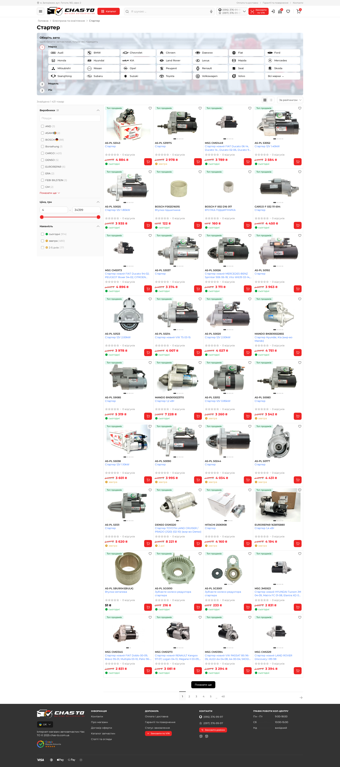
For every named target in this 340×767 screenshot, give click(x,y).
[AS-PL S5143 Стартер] (128, 123)
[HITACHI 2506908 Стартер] (228, 505)
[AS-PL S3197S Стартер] (178, 123)
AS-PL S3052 (262, 143)
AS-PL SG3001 (213, 588)
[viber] (201, 736)
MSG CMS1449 (214, 143)
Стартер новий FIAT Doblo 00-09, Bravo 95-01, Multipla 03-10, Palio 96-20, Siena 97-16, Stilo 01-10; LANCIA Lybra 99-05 (127, 657)
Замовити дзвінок (215, 730)
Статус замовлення (157, 727)
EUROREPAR (55, 166)
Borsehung (54, 146)
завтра (57, 240)
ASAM (52, 133)
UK (45, 724)
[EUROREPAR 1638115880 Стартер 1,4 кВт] (278, 505)
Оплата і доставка (156, 716)
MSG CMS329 (263, 652)
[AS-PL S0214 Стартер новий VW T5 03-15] (178, 314)
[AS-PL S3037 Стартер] (178, 250)
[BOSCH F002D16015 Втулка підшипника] (178, 187)
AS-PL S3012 (212, 397)
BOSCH (54, 139)
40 (223, 696)
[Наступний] (148, 123)
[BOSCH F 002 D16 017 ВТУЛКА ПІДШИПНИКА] (228, 187)
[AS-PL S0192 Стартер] (278, 250)
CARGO (53, 153)
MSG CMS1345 (114, 652)
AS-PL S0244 (213, 461)
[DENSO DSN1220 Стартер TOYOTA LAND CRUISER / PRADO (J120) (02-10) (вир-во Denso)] (178, 505)
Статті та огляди (101, 739)
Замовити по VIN (160, 733)
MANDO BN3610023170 (169, 397)
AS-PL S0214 (162, 333)
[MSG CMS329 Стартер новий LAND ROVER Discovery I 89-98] (278, 632)
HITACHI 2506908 (216, 524)
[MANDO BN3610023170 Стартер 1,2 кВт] (178, 378)
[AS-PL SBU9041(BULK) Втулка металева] (128, 569)
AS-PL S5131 (112, 524)
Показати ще (203, 684)
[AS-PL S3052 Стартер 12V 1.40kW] (278, 123)
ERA (49, 173)
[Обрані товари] (289, 11)
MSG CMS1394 (214, 652)
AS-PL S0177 (262, 461)
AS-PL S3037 (163, 270)
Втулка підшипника (167, 210)
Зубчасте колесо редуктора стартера (173, 593)
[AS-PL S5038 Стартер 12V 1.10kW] (128, 441)
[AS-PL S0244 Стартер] (228, 441)
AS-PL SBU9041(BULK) (119, 588)
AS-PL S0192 (262, 270)
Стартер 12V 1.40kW (267, 146)
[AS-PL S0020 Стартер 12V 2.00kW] (228, 314)
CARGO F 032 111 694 (267, 206)
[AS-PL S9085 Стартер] (128, 378)
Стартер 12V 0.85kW (218, 401)
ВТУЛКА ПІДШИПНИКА (220, 210)
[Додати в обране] (150, 108)
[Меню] (40, 11)
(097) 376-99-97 (213, 723)
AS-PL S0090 (163, 461)
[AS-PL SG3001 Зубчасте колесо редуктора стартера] (228, 569)
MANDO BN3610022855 (269, 333)
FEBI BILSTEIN (56, 180)
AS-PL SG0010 (163, 588)
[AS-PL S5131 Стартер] (128, 505)
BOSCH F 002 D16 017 (218, 206)
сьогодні (58, 234)
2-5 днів (56, 247)
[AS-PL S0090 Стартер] (178, 441)
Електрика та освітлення (69, 20)
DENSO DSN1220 (165, 524)
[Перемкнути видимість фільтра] (98, 110)
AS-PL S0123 (112, 333)
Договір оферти (101, 727)
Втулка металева (116, 591)
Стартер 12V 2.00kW (118, 337)
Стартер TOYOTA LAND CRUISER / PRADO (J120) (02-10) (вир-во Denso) (178, 530)
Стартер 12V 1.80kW (117, 210)
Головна (43, 20)
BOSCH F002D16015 (167, 206)
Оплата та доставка (247, 2)
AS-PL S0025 (113, 206)
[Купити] (148, 161)
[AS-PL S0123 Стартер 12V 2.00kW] (128, 314)
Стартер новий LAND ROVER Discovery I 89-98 (273, 657)
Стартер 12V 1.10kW (117, 464)
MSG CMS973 (113, 270)
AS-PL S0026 (213, 270)
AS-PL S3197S (163, 143)
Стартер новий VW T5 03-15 (173, 337)
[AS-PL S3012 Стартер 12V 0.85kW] (228, 378)
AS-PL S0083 (263, 397)
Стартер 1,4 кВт (264, 528)
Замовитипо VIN (261, 11)
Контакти (298, 2)
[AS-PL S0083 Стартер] (278, 378)
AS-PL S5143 (112, 143)
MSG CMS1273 (163, 652)
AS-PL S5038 (113, 461)
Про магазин (99, 722)
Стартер (110, 146)
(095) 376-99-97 (213, 716)
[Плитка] (265, 100)
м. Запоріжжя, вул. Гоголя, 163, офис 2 (60, 2)
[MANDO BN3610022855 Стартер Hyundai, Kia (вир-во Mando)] (278, 314)
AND (50, 126)
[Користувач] (272, 11)
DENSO (52, 160)
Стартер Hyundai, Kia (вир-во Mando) (273, 339)
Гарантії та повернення (275, 2)
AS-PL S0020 (213, 333)
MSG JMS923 (263, 588)
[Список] (271, 100)
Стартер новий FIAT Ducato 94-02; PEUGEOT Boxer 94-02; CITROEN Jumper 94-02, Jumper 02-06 (127, 275)
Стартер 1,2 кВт (164, 401)
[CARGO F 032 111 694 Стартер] (278, 187)
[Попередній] (108, 123)
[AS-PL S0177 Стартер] (278, 441)
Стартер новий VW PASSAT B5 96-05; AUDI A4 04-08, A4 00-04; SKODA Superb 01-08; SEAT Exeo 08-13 (228, 657)
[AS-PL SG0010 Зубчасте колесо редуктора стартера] (178, 569)
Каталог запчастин (103, 733)
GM (49, 187)
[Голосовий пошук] (211, 11)
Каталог (111, 11)
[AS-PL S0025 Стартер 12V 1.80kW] (128, 187)
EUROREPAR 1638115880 (270, 524)
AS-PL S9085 (113, 397)
